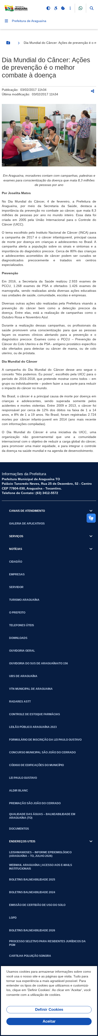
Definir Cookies (49, 1009)
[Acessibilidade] (55, 8)
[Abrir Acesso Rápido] (70, 8)
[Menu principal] (6, 20)
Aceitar (49, 1021)
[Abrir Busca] (91, 8)
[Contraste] (48, 8)
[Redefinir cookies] (63, 8)
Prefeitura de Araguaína (29, 21)
